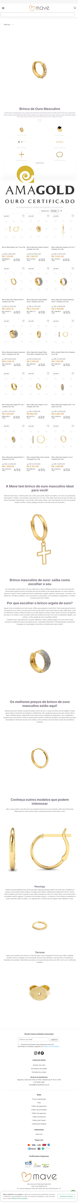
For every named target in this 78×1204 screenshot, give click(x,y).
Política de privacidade (39, 1110)
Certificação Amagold (39, 1124)
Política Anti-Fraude (39, 1120)
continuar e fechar (66, 1196)
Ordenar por (45, 211)
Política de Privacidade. (19, 1198)
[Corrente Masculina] (60, 145)
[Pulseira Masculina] (60, 158)
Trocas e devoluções (39, 1099)
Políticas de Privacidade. (51, 1046)
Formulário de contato (39, 1072)
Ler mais (39, 120)
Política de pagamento (39, 1106)
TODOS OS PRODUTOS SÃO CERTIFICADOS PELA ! (39, 2)
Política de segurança (39, 1113)
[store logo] (39, 8)
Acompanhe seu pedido (39, 1068)
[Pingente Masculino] (22, 158)
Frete (39, 1102)
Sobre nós (39, 1134)
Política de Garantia (39, 1117)
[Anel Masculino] (60, 133)
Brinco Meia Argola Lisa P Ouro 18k (13, 247)
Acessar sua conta (39, 1065)
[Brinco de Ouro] (22, 145)
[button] (23, 215)
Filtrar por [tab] (7, 24)
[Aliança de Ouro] (22, 133)
